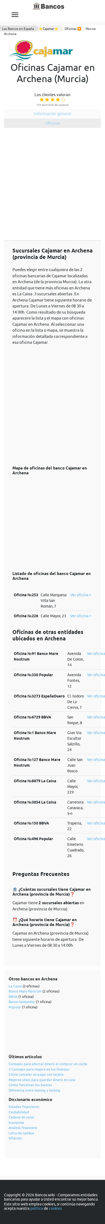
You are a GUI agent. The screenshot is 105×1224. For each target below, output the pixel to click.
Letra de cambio (21, 1133)
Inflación (15, 1138)
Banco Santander (22, 1001)
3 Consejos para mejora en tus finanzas (39, 1069)
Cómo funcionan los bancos (30, 1085)
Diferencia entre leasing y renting (34, 1090)
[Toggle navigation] (15, 14)
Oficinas (52, 123)
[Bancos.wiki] (48, 6)
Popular (15, 1007)
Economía (16, 1122)
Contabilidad (19, 1112)
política (36, 1208)
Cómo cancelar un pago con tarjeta (36, 1074)
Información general (52, 113)
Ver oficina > (80, 595)
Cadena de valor (21, 1117)
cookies (55, 1208)
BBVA (13, 996)
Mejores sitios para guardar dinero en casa (42, 1080)
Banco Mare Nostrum (25, 991)
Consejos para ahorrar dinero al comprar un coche (48, 1064)
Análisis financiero (23, 1127)
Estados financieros (24, 1106)
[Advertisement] (52, 185)
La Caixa (15, 986)
